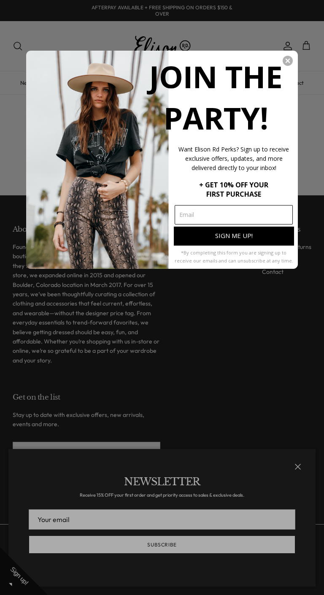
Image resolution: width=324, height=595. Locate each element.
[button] (288, 61)
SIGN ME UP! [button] (234, 235)
